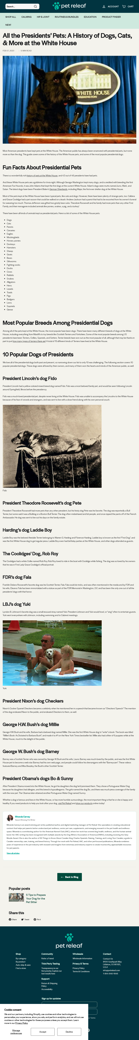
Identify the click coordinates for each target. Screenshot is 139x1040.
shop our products (84, 803)
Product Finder (111, 16)
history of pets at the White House (42, 175)
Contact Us (108, 958)
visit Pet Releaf (65, 803)
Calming (26, 16)
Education (90, 16)
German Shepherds (58, 189)
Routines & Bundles (66, 16)
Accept (42, 1031)
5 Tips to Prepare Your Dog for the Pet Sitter (36, 898)
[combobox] (22, 6)
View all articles (13, 853)
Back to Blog (71, 877)
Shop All (10, 16)
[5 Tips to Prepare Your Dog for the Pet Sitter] (16, 897)
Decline (69, 1031)
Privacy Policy (21, 1023)
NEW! (8, 24)
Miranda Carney (22, 816)
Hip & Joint (43, 16)
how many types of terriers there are (29, 341)
